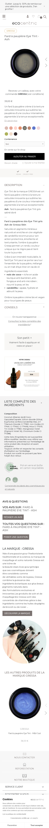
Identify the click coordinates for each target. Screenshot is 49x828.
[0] (39, 17)
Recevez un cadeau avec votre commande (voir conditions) (24, 92)
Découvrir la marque (17, 613)
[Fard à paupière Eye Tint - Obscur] (16, 134)
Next (46, 65)
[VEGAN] (8, 479)
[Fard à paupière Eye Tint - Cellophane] (38, 128)
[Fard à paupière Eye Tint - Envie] (6, 134)
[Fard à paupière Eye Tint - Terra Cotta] (20, 128)
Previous (46, 59)
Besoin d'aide (11, 163)
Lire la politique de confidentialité (14, 814)
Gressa (11, 31)
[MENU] (5, 17)
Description (13, 185)
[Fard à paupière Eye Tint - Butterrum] (29, 128)
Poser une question (16, 536)
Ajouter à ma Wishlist (34, 163)
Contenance (10, 139)
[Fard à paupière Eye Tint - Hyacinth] (16, 128)
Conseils (11, 307)
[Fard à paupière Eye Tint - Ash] (25, 128)
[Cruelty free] (15, 479)
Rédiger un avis (13, 517)
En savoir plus (10, 120)
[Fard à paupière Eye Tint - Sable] (11, 128)
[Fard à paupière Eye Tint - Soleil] (6, 128)
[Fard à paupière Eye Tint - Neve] (11, 134)
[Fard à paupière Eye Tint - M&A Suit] (34, 128)
